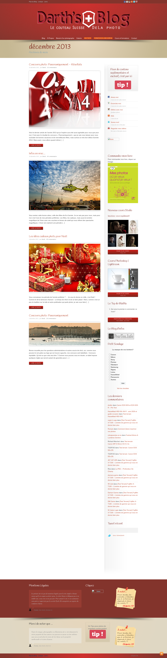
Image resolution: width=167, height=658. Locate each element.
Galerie (79, 38)
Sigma (113, 370)
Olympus (114, 365)
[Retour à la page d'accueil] (83, 30)
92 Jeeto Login (113, 510)
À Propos (50, 38)
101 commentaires (52, 156)
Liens (46, 1)
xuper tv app (112, 420)
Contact (134, 38)
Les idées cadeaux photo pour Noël (48, 236)
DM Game (111, 501)
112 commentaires (52, 67)
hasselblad (115, 375)
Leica (113, 372)
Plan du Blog (33, 1)
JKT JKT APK (112, 460)
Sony (113, 360)
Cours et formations (122, 38)
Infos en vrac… (37, 153)
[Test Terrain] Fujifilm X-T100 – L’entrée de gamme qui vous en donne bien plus (123, 422)
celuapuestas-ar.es (114, 435)
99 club (110, 484)
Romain (110, 429)
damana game (113, 475)
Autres (113, 380)
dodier (110, 405)
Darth (44, 67)
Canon (113, 355)
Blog (43, 38)
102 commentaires (51, 239)
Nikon (113, 357)
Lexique (40, 1)
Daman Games (113, 493)
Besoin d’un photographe (65, 38)
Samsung (114, 367)
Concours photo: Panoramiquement (48, 315)
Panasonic (115, 377)
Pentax (113, 362)
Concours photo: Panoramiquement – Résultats (55, 64)
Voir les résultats (123, 388)
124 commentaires (51, 318)
